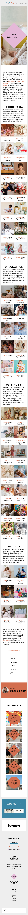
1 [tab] (13, 816)
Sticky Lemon (7, 600)
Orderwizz (21, 3)
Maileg (17, 460)
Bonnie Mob (18, 197)
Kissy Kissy (6, 217)
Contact (14, 895)
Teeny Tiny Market (7, 537)
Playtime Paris (11, 81)
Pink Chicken (7, 177)
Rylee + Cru (18, 139)
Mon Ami (5, 480)
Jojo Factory (6, 620)
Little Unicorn (7, 375)
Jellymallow (6, 139)
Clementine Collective (20, 440)
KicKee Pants (7, 257)
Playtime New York (14, 845)
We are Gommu (20, 422)
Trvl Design (20, 620)
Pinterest (15, 669)
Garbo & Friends (20, 300)
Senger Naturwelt (7, 519)
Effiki (18, 537)
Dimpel (4, 440)
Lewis (17, 337)
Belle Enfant (20, 355)
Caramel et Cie (20, 580)
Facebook (15, 662)
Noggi (4, 237)
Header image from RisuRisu (14, 651)
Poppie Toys (20, 499)
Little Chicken (20, 600)
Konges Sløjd (6, 422)
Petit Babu (5, 337)
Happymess (5, 300)
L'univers (14, 899)
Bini (17, 319)
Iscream (17, 375)
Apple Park (7, 460)
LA (16, 3)
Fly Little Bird (7, 499)
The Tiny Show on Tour (14, 849)
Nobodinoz (5, 319)
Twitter (14, 666)
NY (12, 3)
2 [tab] (15, 816)
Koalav (17, 177)
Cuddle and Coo (7, 197)
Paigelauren (19, 257)
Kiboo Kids (18, 519)
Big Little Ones (7, 157)
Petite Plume (20, 237)
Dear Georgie (20, 217)
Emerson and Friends (20, 157)
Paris (8, 3)
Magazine (14, 897)
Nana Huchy (19, 480)
